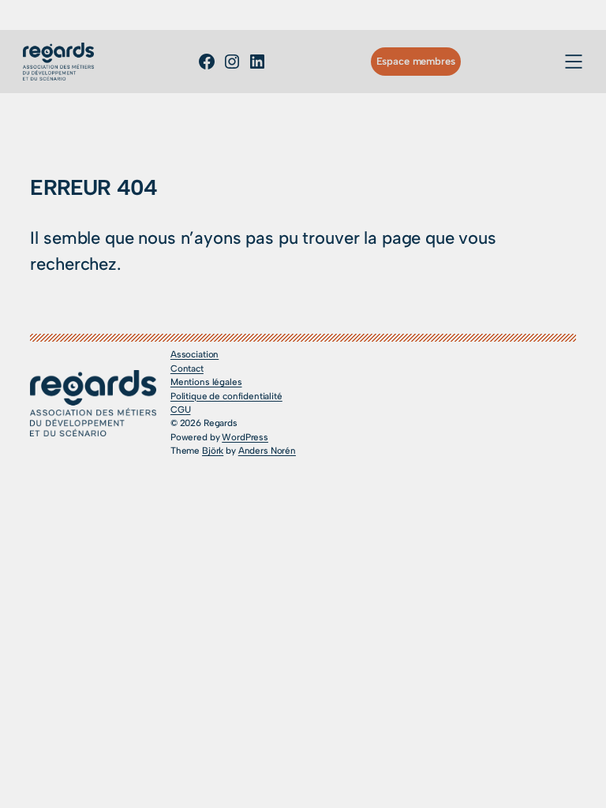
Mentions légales (206, 381)
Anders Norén (267, 450)
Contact (187, 368)
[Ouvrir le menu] (573, 61)
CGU (180, 409)
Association (194, 354)
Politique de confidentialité (226, 396)
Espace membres (415, 61)
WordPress (245, 437)
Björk (212, 450)
